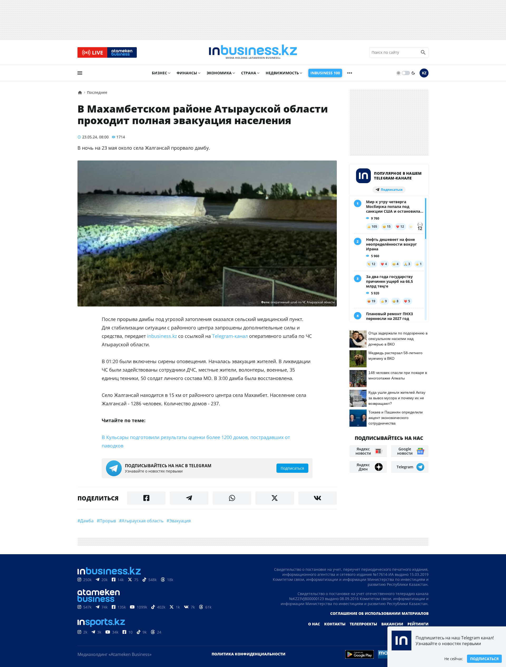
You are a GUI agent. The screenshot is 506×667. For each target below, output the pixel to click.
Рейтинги (418, 623)
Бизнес (159, 72)
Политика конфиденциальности (248, 653)
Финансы (187, 72)
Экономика (219, 72)
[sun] (398, 73)
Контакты (335, 623)
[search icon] (423, 52)
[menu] (80, 73)
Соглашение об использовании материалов (379, 613)
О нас (314, 623)
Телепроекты (363, 623)
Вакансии (392, 623)
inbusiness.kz (162, 336)
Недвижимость (282, 72)
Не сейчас (453, 658)
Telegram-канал (230, 336)
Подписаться (484, 658)
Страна (248, 72)
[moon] (413, 73)
